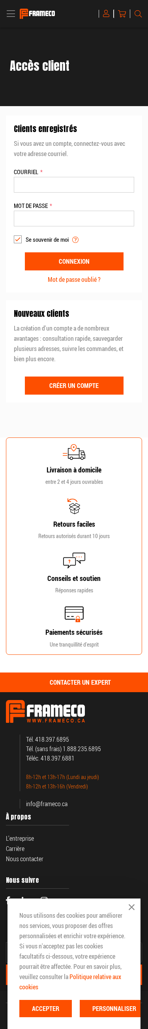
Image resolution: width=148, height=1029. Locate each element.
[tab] (74, 682)
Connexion (107, 14)
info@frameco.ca (46, 803)
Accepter (45, 1008)
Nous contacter (24, 858)
